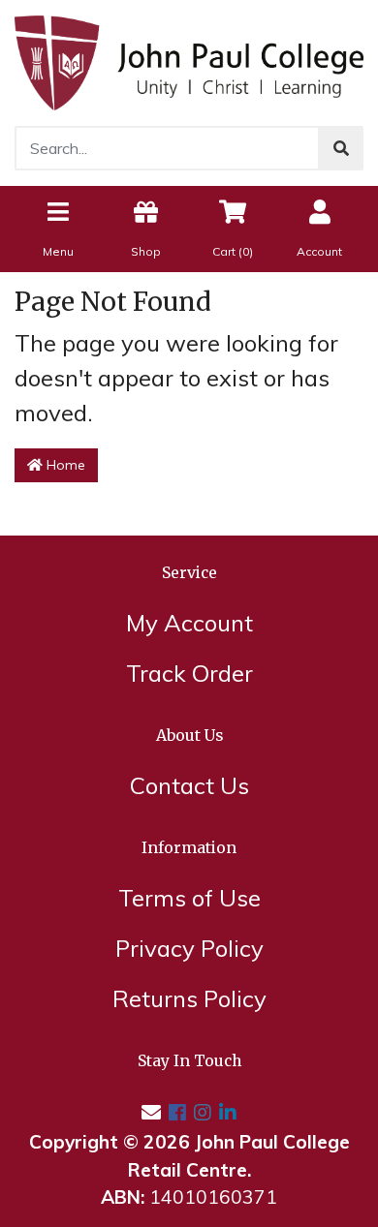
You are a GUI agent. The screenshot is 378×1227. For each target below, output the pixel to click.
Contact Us (189, 785)
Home (64, 465)
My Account (189, 622)
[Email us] (151, 1112)
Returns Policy (189, 998)
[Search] (341, 148)
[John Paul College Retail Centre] (189, 60)
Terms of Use (189, 897)
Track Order (189, 673)
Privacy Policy (189, 948)
